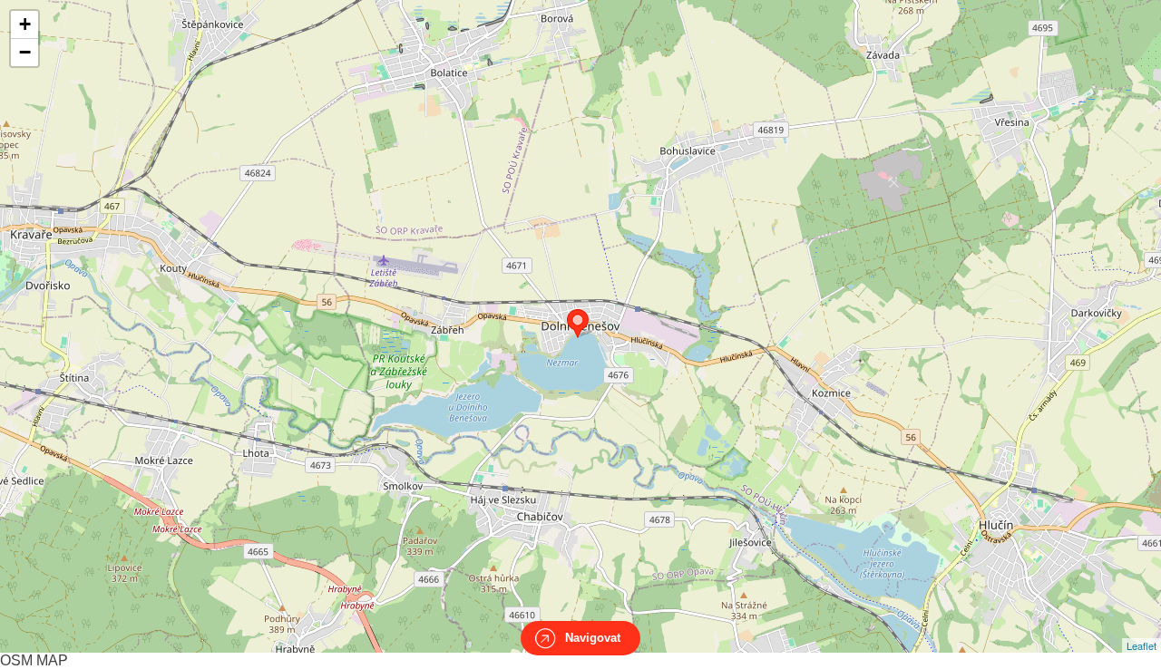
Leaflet (1141, 645)
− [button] (25, 52)
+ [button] (25, 24)
